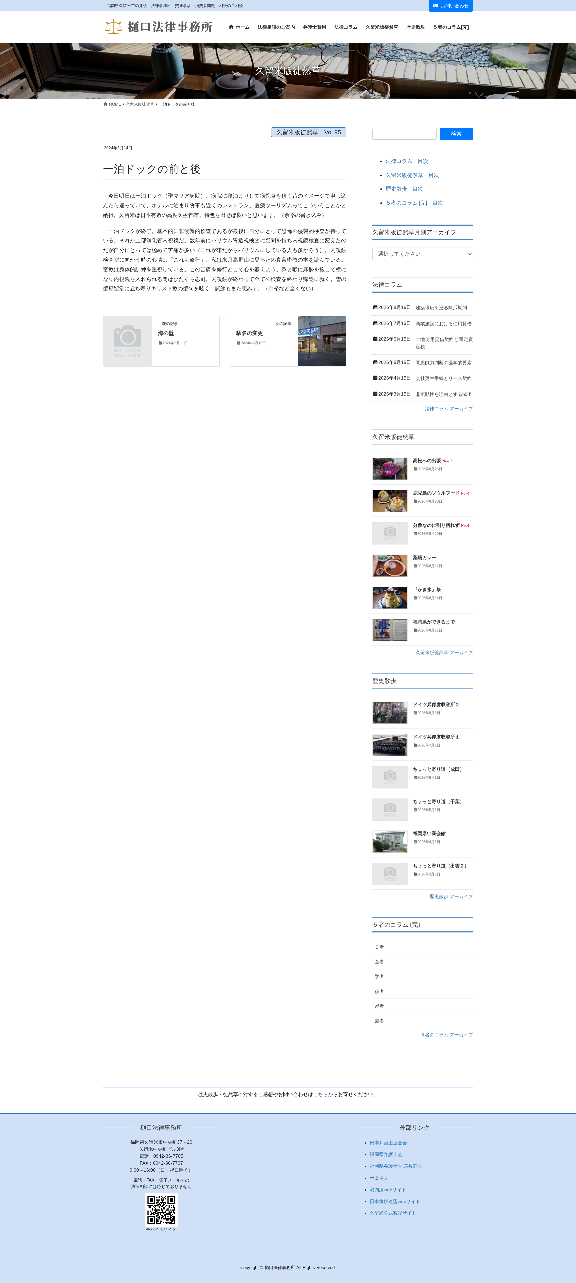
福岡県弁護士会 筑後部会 (396, 1166)
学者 (379, 976)
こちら (320, 1094)
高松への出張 (432, 460)
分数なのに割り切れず (442, 525)
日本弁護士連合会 (388, 1142)
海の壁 (166, 333)
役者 (379, 991)
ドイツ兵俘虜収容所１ (436, 736)
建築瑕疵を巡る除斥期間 (441, 307)
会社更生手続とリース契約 (444, 378)
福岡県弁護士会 (386, 1154)
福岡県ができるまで (434, 622)
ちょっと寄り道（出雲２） (441, 865)
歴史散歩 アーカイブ (451, 896)
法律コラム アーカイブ (449, 408)
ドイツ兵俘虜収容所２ (436, 704)
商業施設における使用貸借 (444, 323)
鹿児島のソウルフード (442, 493)
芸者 (379, 1020)
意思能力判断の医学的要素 (444, 362)
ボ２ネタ (379, 1178)
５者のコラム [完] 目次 (414, 203)
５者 (379, 947)
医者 (379, 961)
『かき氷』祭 (427, 589)
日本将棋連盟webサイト (395, 1201)
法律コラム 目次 (407, 161)
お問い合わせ (455, 5)
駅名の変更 (249, 333)
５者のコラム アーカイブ (446, 1034)
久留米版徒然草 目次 (412, 175)
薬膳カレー (424, 557)
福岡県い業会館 (429, 833)
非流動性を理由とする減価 (444, 394)
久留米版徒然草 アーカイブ (444, 652)
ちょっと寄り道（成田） (438, 769)
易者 (379, 1006)
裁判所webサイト (388, 1189)
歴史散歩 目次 (404, 189)
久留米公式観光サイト (393, 1213)
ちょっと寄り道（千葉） (438, 801)
